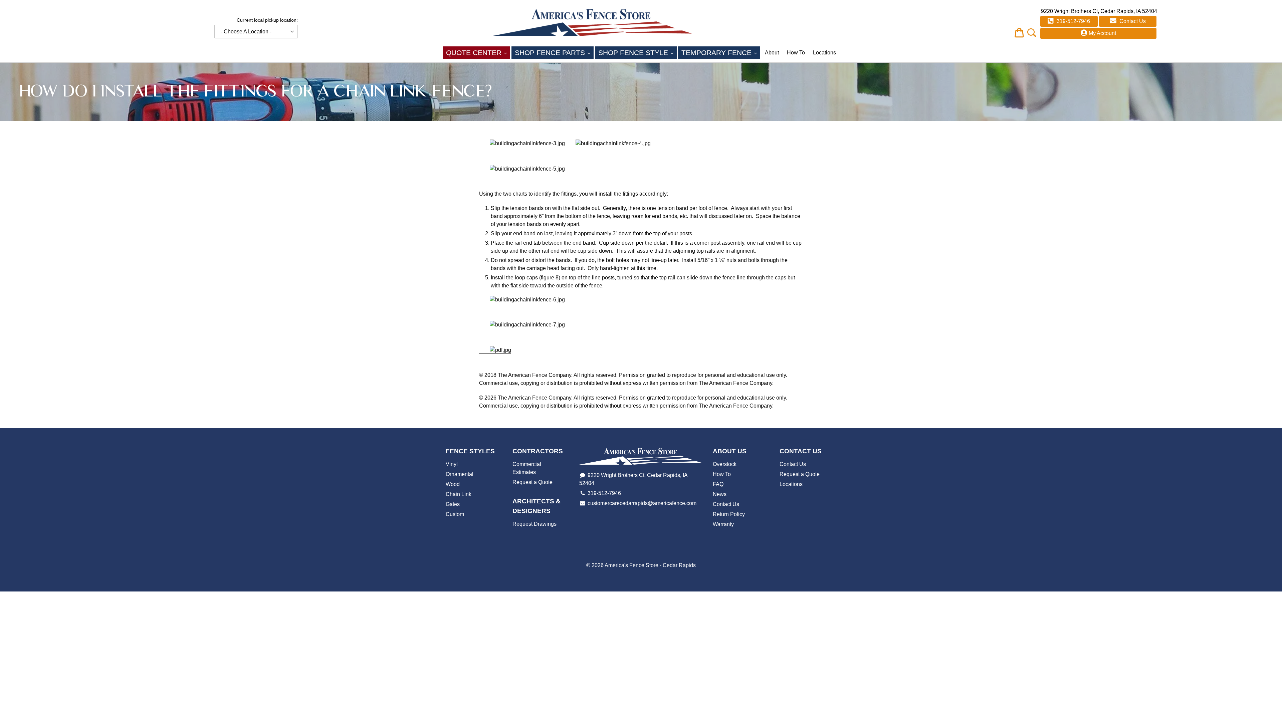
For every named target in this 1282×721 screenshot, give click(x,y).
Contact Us (1132, 21)
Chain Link (458, 494)
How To (796, 52)
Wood (453, 484)
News (719, 494)
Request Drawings (534, 524)
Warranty (723, 524)
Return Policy (729, 514)
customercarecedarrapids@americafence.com (642, 503)
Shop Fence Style (637, 52)
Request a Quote (532, 482)
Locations (824, 52)
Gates (453, 504)
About (772, 52)
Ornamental (459, 474)
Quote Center (478, 52)
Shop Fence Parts (554, 52)
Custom (455, 514)
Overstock (724, 464)
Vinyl (452, 464)
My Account (1102, 33)
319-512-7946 (1072, 21)
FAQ (718, 484)
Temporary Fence (720, 52)
